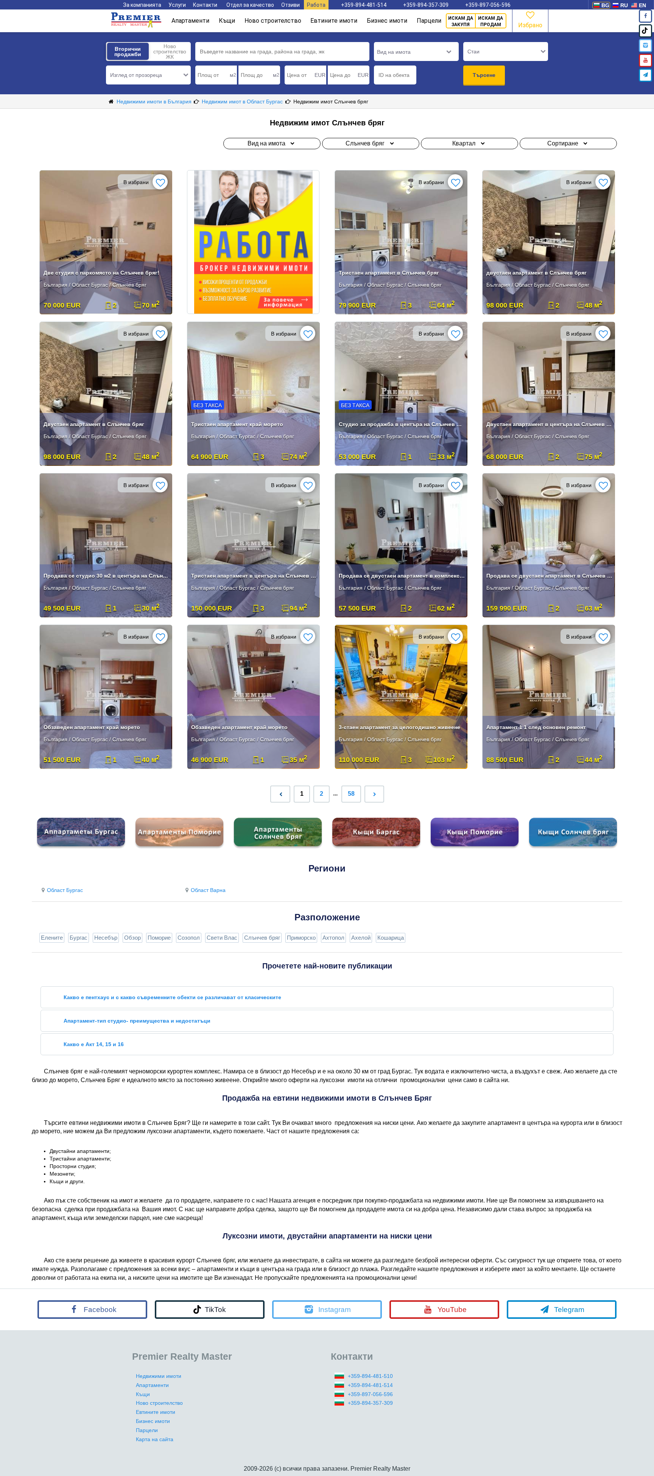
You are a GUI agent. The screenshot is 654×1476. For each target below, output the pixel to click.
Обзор (132, 937)
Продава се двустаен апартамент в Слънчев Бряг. (549, 576)
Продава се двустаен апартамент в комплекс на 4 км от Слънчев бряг (402, 576)
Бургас (78, 937)
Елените (52, 937)
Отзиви (290, 5)
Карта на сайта (154, 1439)
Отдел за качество (250, 5)
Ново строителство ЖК (169, 51)
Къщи (227, 20)
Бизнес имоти (387, 20)
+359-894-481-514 (363, 5)
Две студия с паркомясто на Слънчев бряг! (101, 273)
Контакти (205, 5)
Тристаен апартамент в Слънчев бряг (389, 273)
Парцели (429, 20)
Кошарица (390, 937)
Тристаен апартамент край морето (237, 424)
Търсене (484, 75)
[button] (148, 75)
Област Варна (208, 890)
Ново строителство (272, 20)
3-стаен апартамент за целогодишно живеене (399, 727)
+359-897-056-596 (488, 5)
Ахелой (361, 937)
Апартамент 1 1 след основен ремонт (536, 727)
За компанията (142, 5)
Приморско (301, 937)
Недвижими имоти (158, 1376)
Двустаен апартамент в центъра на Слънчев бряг (549, 424)
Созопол (189, 937)
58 (351, 793)
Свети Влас (222, 937)
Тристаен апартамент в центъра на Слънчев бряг (254, 576)
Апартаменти (190, 20)
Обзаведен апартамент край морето (92, 727)
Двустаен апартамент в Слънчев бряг (94, 424)
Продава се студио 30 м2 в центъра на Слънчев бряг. (107, 576)
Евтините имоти (333, 20)
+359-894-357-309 (425, 5)
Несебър (105, 937)
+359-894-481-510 (370, 1376)
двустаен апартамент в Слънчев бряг (536, 273)
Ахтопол (333, 937)
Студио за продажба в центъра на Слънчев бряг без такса (402, 424)
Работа (316, 5)
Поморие (159, 937)
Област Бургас (65, 890)
